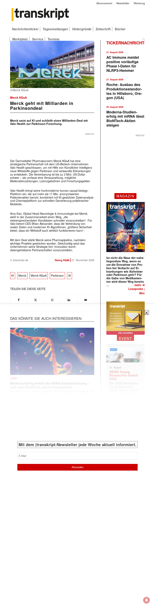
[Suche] (142, 39)
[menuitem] (104, 3)
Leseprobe (135, 289)
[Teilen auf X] (35, 300)
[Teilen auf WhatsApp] (52, 300)
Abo (142, 293)
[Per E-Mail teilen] (86, 300)
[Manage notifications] (146, 600)
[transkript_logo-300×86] (40, 15)
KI (12, 275)
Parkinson (57, 275)
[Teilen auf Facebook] (18, 300)
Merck (22, 275)
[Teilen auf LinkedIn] (69, 300)
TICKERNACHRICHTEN (128, 43)
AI (69, 275)
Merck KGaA (18, 97)
